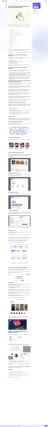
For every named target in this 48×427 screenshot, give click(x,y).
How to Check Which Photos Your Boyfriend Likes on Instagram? (16, 371)
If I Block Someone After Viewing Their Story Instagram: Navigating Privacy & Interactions (19, 373)
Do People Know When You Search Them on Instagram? (15, 374)
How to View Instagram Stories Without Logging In (14, 377)
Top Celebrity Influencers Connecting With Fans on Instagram (16, 372)
